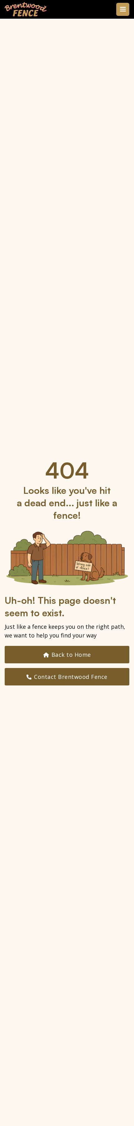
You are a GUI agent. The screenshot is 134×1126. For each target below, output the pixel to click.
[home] (26, 9)
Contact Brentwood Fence (67, 676)
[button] (122, 9)
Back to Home (67, 654)
